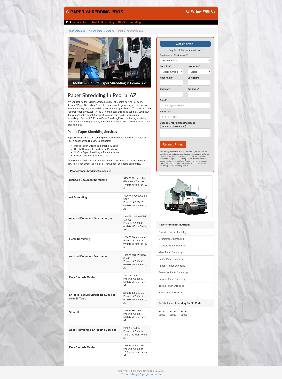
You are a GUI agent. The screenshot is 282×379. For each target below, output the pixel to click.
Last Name (194, 77)
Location (165, 66)
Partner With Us (202, 11)
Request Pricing (173, 144)
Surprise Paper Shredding (172, 279)
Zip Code (193, 88)
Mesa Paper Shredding (171, 252)
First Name (166, 77)
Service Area (80, 22)
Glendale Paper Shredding (172, 245)
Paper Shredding (76, 30)
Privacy (133, 374)
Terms (124, 374)
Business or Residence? (174, 55)
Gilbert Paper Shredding (171, 238)
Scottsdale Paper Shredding (173, 272)
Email (163, 100)
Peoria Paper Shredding (171, 259)
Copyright (144, 374)
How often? (194, 66)
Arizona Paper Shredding (102, 30)
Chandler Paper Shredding (172, 232)
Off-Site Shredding (129, 22)
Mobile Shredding (103, 22)
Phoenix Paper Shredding (172, 265)
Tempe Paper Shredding (171, 285)
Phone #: (165, 111)
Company (165, 88)
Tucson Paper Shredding (171, 292)
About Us (156, 374)
